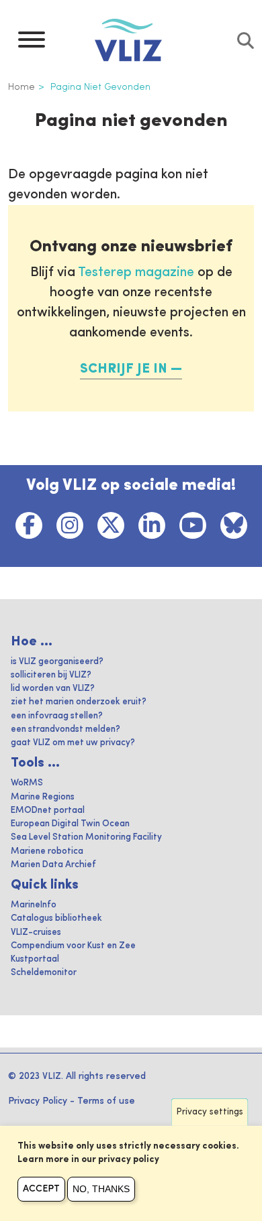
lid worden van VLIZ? (53, 688)
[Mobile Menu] (31, 42)
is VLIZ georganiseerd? (57, 661)
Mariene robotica (47, 851)
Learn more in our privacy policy (88, 1159)
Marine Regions (43, 797)
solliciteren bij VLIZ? (51, 675)
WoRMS (27, 783)
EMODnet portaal (48, 810)
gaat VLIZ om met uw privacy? (73, 742)
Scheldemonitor (44, 972)
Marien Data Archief (53, 864)
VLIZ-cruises (36, 932)
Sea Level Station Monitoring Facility (86, 837)
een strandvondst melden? (65, 729)
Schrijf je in (123, 369)
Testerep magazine (136, 272)
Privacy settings (210, 1112)
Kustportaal (35, 959)
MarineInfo (33, 905)
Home (21, 87)
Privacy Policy (37, 1101)
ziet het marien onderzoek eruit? (78, 702)
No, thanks (101, 1188)
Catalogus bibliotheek (56, 918)
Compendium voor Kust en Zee (73, 946)
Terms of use (106, 1101)
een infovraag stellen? (57, 716)
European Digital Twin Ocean (70, 824)
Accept (41, 1189)
